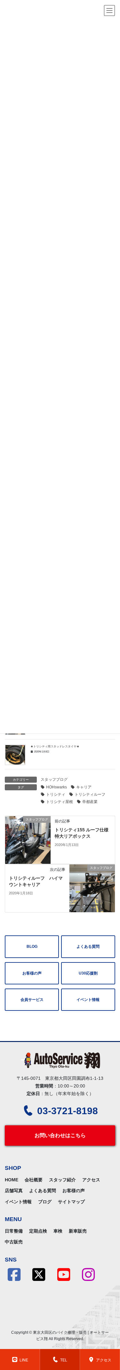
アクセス (91, 1179)
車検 (57, 1231)
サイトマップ (71, 1201)
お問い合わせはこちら (60, 1135)
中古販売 (14, 1241)
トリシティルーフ (90, 794)
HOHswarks (56, 787)
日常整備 (14, 1231)
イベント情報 (88, 999)
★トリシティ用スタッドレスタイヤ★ (54, 746)
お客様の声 (32, 973)
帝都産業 (90, 802)
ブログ (45, 1201)
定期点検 (38, 1231)
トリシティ (55, 794)
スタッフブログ (54, 779)
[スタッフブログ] (28, 839)
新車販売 (78, 1231)
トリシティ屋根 (59, 802)
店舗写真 (14, 1190)
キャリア (84, 787)
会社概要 (34, 1179)
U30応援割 (88, 973)
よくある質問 (88, 946)
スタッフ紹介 (62, 1179)
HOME (11, 1179)
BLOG (32, 946)
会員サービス (32, 999)
